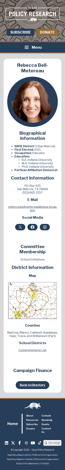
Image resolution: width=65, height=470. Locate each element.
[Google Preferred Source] (52, 443)
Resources (32, 420)
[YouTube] (33, 443)
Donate (47, 32)
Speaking (47, 420)
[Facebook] (20, 443)
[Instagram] (26, 443)
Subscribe (20, 32)
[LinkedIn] (6, 443)
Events (45, 424)
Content (46, 415)
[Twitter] (13, 443)
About (29, 415)
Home (12, 424)
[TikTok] (39, 443)
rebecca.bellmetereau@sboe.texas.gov (32, 208)
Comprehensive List (33, 350)
